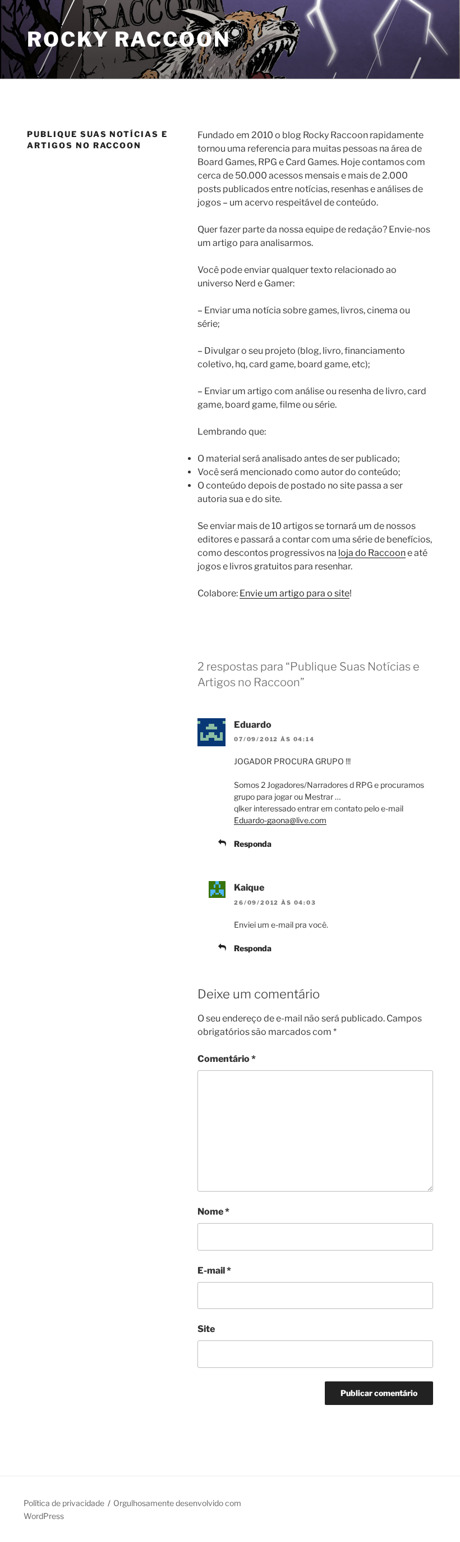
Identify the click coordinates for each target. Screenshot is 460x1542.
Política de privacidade (64, 1503)
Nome (213, 1211)
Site (206, 1329)
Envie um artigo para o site (294, 593)
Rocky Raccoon (128, 39)
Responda (253, 843)
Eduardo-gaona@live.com (280, 820)
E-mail (214, 1270)
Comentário (226, 1058)
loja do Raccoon (372, 553)
